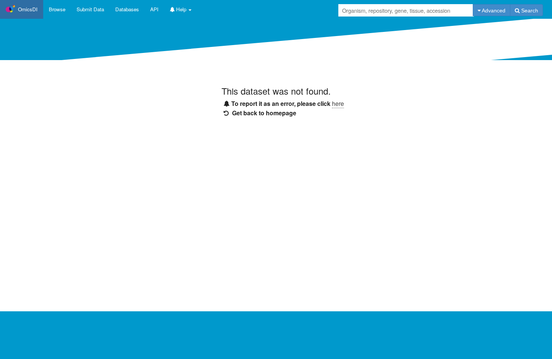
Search (529, 11)
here (338, 103)
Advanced (493, 11)
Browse (57, 9)
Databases (127, 9)
